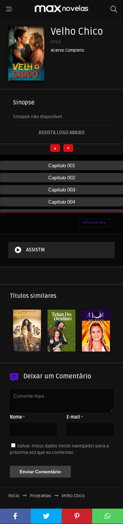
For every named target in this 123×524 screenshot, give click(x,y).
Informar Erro (94, 222)
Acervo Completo (67, 50)
